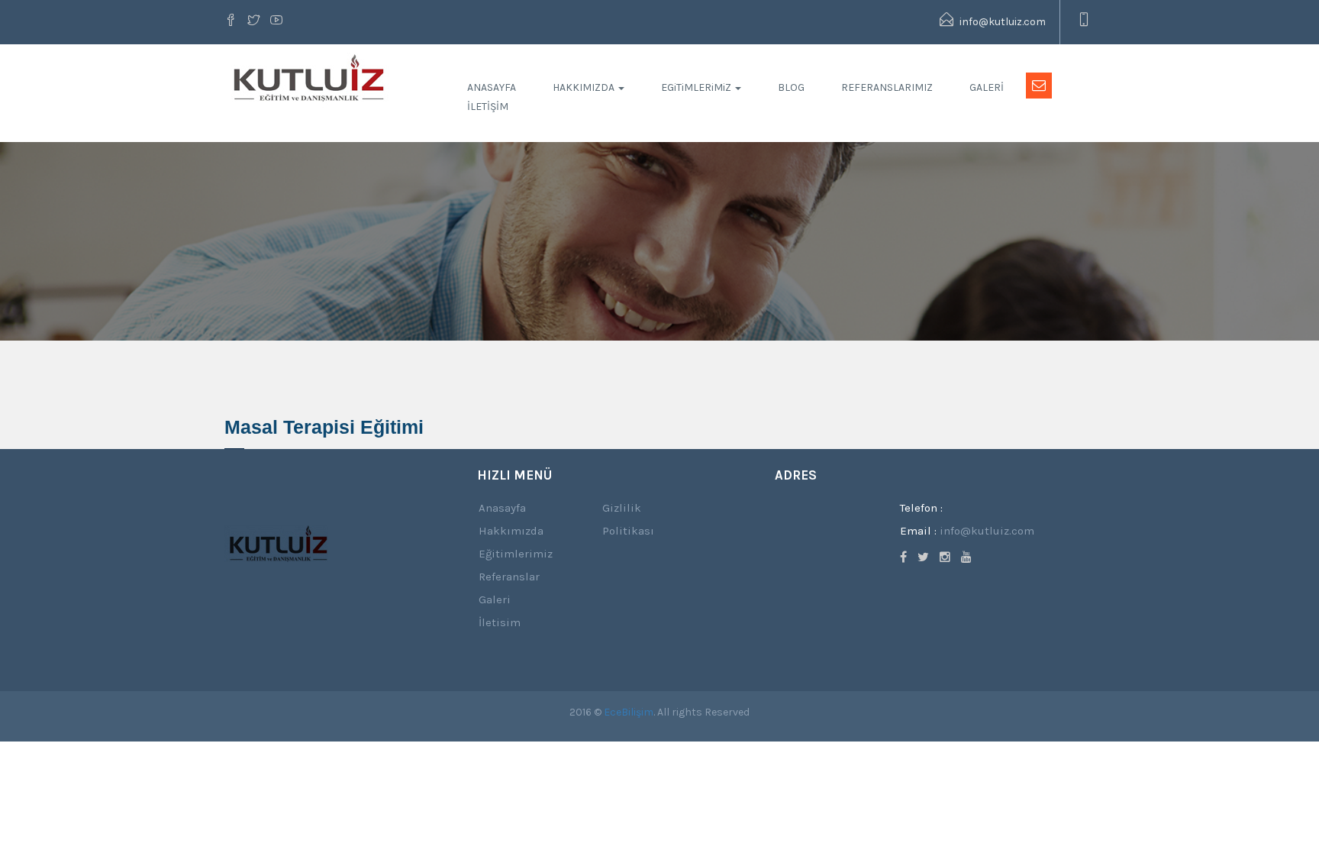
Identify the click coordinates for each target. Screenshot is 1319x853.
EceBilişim (628, 712)
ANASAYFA (491, 87)
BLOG (791, 87)
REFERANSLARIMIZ (887, 87)
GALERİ (986, 87)
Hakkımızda (511, 531)
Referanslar (509, 576)
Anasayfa (502, 508)
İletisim (500, 622)
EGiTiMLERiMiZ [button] (697, 87)
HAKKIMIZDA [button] (585, 87)
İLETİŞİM (487, 106)
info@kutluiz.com (1001, 21)
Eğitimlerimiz (516, 554)
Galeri (495, 599)
